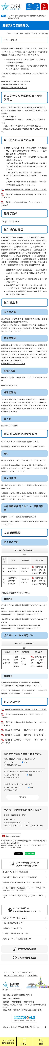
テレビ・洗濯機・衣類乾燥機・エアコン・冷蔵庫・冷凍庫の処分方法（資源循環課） (24, 889)
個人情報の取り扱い (25, 972)
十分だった (11, 762)
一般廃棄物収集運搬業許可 (13, 923)
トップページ (12, 16)
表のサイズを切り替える (24, 550)
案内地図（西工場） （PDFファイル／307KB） (39, 581)
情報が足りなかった (14, 765)
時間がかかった (12, 790)
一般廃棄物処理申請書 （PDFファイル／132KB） (26, 189)
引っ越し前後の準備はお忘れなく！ (17, 934)
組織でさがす (23, 16)
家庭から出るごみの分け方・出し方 (16, 81)
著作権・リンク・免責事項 (14, 975)
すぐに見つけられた (14, 787)
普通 (25, 762)
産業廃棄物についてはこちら (13, 364)
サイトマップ (9, 972)
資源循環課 (40, 16)
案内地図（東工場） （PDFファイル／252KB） (39, 570)
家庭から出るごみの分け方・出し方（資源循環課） (23, 883)
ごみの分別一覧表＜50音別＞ (13, 84)
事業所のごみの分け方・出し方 (14, 88)
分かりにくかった (13, 777)
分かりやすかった (13, 775)
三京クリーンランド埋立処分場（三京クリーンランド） (23, 897)
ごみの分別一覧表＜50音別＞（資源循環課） (20, 877)
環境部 (6, 815)
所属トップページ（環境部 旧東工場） (18, 939)
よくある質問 (33, 975)
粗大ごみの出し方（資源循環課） (16, 872)
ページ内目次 (11, 40)
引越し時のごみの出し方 (12, 928)
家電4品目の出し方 (9, 385)
